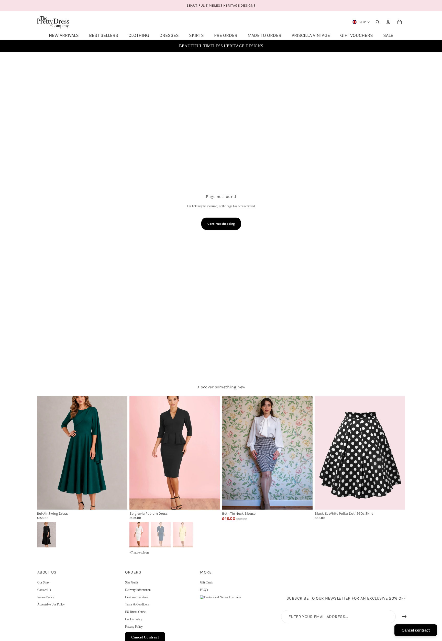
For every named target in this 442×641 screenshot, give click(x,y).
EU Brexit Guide (135, 612)
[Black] (46, 534)
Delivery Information (138, 590)
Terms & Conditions (137, 604)
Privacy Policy (134, 626)
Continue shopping (221, 224)
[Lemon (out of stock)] (183, 534)
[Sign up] (404, 616)
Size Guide (131, 582)
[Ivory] (138, 534)
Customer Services (136, 597)
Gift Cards (206, 582)
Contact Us (44, 590)
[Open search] (377, 22)
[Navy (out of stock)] (160, 534)
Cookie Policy (133, 619)
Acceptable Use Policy (51, 604)
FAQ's (204, 590)
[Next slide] (119, 452)
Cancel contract (416, 630)
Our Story (43, 582)
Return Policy (45, 597)
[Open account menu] (388, 22)
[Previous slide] (44, 452)
